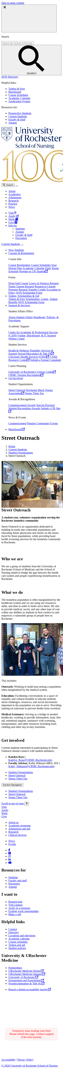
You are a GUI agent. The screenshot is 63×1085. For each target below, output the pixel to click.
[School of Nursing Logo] (31, 147)
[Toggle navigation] (16, 185)
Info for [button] (12, 225)
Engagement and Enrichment (24, 980)
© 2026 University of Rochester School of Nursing (29, 1065)
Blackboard (14, 91)
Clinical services (17, 834)
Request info (15, 901)
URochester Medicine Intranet (25, 974)
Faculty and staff (17, 880)
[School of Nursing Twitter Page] (9, 853)
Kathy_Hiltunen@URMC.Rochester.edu (31, 766)
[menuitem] (35, 772)
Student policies (17, 948)
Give (11, 222)
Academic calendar (19, 938)
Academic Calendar (19, 98)
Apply (12, 216)
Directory (13, 932)
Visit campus (15, 904)
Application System (19, 101)
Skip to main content (12, 2)
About (11, 191)
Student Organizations (20, 452)
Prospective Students (19, 113)
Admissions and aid (19, 828)
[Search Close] (29, 18)
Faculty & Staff (16, 119)
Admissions (14, 197)
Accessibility (8, 1059)
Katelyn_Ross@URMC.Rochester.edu (29, 760)
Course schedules (18, 941)
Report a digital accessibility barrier (28, 989)
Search (9, 185)
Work (11, 219)
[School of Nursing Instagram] (9, 856)
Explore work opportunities (23, 911)
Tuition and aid (16, 944)
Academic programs (19, 825)
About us (13, 822)
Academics (14, 194)
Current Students (17, 116)
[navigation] (15, 803)
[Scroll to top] (26, 803)
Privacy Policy (26, 1059)
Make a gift (14, 914)
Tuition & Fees (16, 88)
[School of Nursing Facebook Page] (9, 850)
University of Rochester (21, 977)
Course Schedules (18, 95)
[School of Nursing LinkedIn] (9, 859)
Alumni (12, 122)
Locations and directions (21, 935)
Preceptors (21, 238)
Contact (12, 929)
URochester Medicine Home (24, 970)
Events (12, 844)
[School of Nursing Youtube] (10, 862)
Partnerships (15, 967)
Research (13, 200)
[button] (9, 76)
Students (20, 228)
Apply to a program (19, 908)
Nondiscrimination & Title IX (25, 983)
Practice (12, 203)
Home (11, 446)
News (11, 206)
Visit (11, 212)
